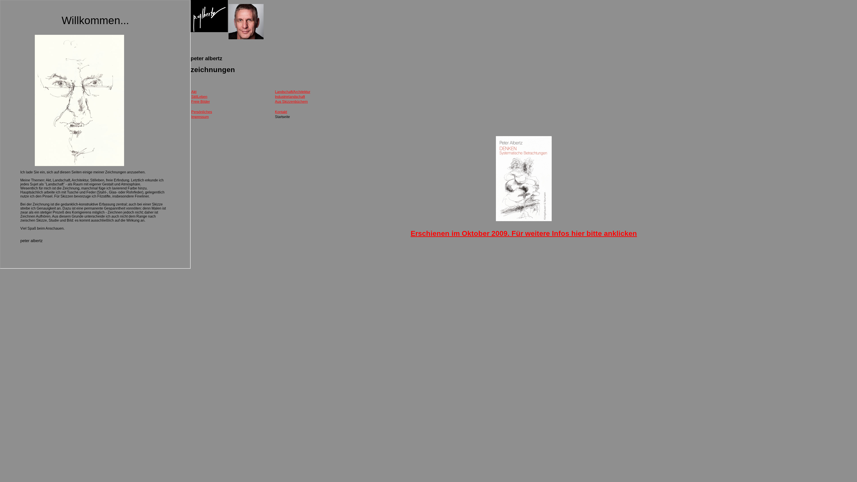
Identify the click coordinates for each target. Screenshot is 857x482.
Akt (193, 92)
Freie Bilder (200, 102)
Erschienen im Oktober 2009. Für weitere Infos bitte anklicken (524, 233)
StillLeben (199, 97)
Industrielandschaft (290, 97)
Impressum (200, 117)
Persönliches (201, 112)
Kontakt (281, 112)
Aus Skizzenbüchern (291, 102)
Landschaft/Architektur (292, 92)
